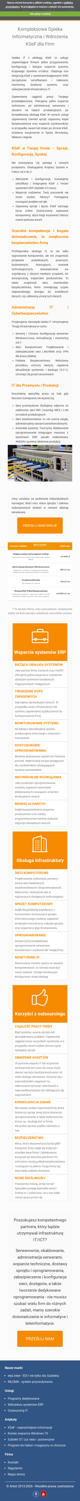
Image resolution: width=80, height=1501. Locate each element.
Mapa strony (16, 1474)
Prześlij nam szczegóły (40, 1341)
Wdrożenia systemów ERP (25, 1405)
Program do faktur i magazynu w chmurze (36, 1445)
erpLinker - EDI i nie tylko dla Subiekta (33, 1376)
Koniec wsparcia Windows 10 (28, 1433)
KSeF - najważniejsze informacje (30, 1427)
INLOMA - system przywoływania (30, 1382)
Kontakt (13, 1462)
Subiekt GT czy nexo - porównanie (31, 1439)
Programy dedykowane (23, 1398)
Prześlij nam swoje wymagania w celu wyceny (40, 529)
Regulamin (15, 1468)
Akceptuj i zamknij (40, 13)
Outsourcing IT (18, 1410)
